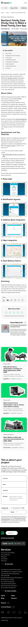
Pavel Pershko (6, 447)
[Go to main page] (6, 2)
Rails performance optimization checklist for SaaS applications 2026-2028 (12, 369)
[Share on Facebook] (15, 300)
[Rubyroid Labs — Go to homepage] (2, 533)
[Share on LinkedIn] (4, 300)
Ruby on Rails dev (5, 554)
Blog (7, 12)
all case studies (10, 591)
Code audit (4, 560)
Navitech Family (12, 78)
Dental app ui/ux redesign (7, 579)
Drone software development (8, 587)
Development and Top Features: (13, 55)
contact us (10, 533)
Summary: (8, 68)
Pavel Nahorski (16, 322)
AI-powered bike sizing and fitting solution (11, 577)
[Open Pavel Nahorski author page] (25, 322)
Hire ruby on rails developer (8, 552)
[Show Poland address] (8, 603)
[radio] (6, 312)
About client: (8, 53)
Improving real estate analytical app (10, 573)
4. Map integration (10, 64)
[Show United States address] (13, 607)
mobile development (21, 119)
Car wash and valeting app (7, 581)
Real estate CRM (5, 575)
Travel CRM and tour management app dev (11, 571)
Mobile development (8, 434)
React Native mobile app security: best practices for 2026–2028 (13, 439)
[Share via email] (19, 300)
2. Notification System (11, 59)
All (6, 8)
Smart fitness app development (9, 585)
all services (9, 564)
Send (12, 512)
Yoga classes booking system (8, 583)
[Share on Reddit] (11, 300)
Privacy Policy (4, 620)
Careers (14, 598)
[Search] (2, 8)
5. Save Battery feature (11, 66)
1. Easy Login (9, 57)
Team (13, 595)
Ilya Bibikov (6, 378)
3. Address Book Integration (12, 61)
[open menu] (25, 3)
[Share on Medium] (7, 300)
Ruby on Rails (13, 8)
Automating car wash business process (11, 569)
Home (2, 12)
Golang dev (4, 556)
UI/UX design (4, 558)
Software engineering (7, 17)
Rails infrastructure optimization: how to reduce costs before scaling (13, 404)
